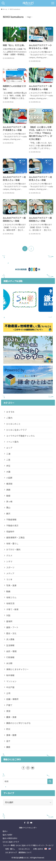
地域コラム (11, 597)
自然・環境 (11, 651)
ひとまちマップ (11, 852)
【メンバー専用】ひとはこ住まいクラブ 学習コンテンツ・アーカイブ (28, 845)
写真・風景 (11, 585)
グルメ (9, 555)
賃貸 (8, 711)
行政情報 (10, 657)
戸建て (9, 705)
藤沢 (8, 513)
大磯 (8, 471)
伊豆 (8, 465)
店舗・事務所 (12, 699)
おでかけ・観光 (13, 549)
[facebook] (23, 768)
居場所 (9, 621)
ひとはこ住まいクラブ (16, 429)
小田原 (9, 477)
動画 (8, 591)
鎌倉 (8, 747)
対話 (8, 615)
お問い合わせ (38, 849)
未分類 (9, 663)
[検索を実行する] (50, 781)
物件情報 (10, 675)
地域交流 (10, 603)
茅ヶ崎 (9, 501)
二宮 (8, 459)
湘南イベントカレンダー (28, 827)
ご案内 (9, 417)
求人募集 (10, 639)
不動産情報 (11, 519)
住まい (5, 831)
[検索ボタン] (3, 3)
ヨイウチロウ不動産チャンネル (20, 435)
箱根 (8, 495)
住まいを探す (7, 834)
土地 (8, 693)
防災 (8, 729)
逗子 (8, 741)
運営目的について (25, 852)
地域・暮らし (12, 543)
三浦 (8, 453)
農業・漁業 (11, 717)
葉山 (8, 507)
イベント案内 (12, 441)
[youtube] (32, 768)
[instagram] (28, 768)
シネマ (9, 561)
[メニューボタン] (52, 3)
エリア (9, 447)
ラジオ (9, 579)
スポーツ (10, 567)
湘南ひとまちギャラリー (17, 669)
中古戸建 (10, 687)
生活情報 (10, 645)
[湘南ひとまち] (28, 3)
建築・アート (12, 627)
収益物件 (10, 531)
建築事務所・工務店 (15, 537)
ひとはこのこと (13, 423)
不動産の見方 (12, 525)
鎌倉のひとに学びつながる (18, 723)
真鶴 (8, 489)
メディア (10, 573)
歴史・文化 (11, 633)
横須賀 (9, 483)
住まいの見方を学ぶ (10, 838)
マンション (11, 681)
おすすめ (10, 411)
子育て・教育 (12, 609)
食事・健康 (11, 735)
